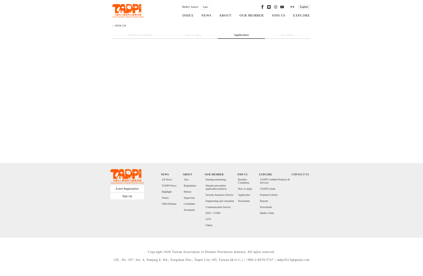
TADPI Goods (267, 188)
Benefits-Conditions (140, 35)
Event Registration (127, 188)
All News (167, 179)
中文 (292, 7)
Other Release (169, 203)
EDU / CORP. (213, 213)
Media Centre (267, 213)
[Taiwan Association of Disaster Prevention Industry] (128, 11)
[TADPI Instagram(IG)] (275, 6)
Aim (186, 179)
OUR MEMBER (251, 15)
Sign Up (127, 196)
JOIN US (279, 15)
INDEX (188, 15)
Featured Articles (269, 194)
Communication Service (218, 207)
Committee (189, 203)
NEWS (206, 15)
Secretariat (189, 209)
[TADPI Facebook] (262, 6)
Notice (165, 197)
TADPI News (169, 185)
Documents (288, 35)
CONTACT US (300, 174)
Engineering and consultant (220, 201)
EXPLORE (301, 15)
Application (241, 35)
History (188, 191)
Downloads (266, 207)
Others (209, 225)
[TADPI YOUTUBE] (282, 6)
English (304, 7)
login (205, 7)
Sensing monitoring (216, 179)
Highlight (167, 191)
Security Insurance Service (219, 194)
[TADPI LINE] (269, 6)
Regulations (190, 185)
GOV (209, 219)
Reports (264, 201)
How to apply (193, 35)
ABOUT (225, 15)
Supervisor (189, 197)
